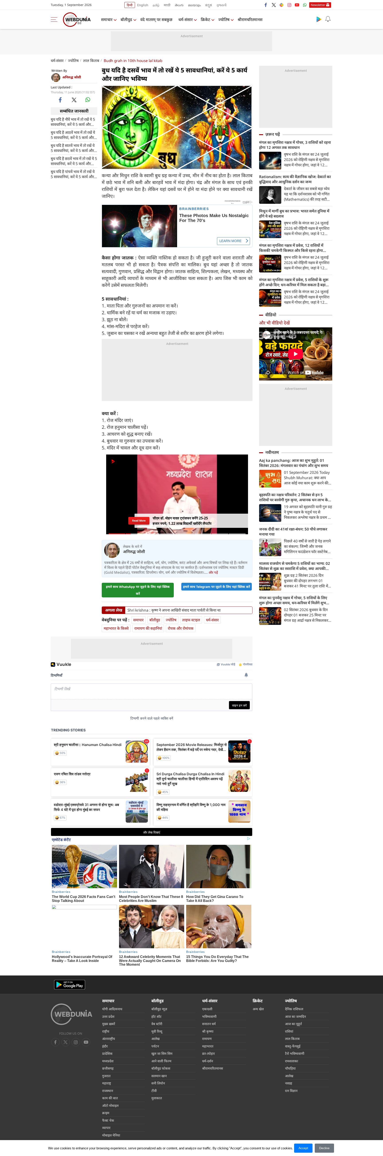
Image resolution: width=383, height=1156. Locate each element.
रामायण (207, 1038)
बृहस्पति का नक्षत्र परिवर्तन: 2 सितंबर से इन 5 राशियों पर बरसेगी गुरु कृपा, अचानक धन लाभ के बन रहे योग (293, 497)
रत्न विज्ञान (291, 1090)
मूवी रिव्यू (156, 1031)
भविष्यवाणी (209, 1016)
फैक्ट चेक (108, 1120)
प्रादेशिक (107, 1053)
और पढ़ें (213, 572)
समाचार (106, 19)
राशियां (289, 1031)
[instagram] (289, 5)
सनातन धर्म (209, 1024)
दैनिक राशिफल (294, 1009)
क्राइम (105, 1113)
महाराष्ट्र (106, 1083)
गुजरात (106, 1076)
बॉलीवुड (126, 19)
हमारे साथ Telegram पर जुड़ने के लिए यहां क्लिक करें (216, 587)
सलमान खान (159, 1076)
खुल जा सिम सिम (161, 1053)
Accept (303, 1148)
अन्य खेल (258, 1009)
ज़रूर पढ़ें (272, 134)
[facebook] (266, 5)
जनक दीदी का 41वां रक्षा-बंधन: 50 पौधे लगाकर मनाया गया (293, 532)
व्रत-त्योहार (208, 1053)
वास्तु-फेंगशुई (292, 1046)
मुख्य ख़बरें (108, 1024)
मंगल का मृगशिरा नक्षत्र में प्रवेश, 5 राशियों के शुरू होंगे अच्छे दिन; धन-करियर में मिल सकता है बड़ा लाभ (293, 282)
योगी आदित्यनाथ (112, 1009)
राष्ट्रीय (105, 1031)
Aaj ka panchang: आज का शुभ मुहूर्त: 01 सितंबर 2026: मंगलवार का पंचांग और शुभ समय (293, 463)
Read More (139, 521)
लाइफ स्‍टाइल (191, 619)
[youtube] (297, 5)
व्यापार (106, 1127)
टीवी (154, 1090)
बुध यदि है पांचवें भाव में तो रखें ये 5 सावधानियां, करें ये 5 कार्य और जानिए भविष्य (73, 174)
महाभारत (207, 1046)
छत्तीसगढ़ (107, 1068)
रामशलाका (291, 1061)
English (142, 5)
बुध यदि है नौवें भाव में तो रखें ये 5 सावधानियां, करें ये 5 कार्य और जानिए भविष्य (73, 122)
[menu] (55, 19)
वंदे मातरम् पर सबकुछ (156, 19)
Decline (324, 1148)
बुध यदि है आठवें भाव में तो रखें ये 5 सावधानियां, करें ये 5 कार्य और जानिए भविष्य (73, 135)
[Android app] (69, 984)
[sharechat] (281, 5)
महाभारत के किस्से (116, 628)
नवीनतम (272, 452)
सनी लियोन (158, 1083)
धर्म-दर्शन (207, 1061)
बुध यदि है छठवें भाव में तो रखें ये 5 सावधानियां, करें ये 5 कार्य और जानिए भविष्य (74, 161)
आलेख (155, 1038)
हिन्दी (130, 5)
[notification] (327, 19)
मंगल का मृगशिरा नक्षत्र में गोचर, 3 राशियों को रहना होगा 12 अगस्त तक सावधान (295, 145)
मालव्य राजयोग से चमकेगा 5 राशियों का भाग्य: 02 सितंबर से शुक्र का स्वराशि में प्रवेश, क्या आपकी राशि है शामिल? (294, 566)
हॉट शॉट (156, 1016)
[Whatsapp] (304, 5)
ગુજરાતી (221, 5)
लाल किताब (91, 60)
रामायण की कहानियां (148, 628)
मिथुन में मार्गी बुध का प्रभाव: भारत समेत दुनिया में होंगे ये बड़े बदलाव (294, 213)
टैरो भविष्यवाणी (294, 1053)
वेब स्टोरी (156, 1024)
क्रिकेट (205, 19)
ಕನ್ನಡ (208, 5)
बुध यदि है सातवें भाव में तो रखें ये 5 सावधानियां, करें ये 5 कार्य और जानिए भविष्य (73, 148)
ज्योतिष (223, 19)
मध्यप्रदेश (107, 1061)
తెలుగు (179, 5)
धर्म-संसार (185, 19)
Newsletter (318, 5)
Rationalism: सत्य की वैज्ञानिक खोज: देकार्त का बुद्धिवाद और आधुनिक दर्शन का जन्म (295, 179)
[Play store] (319, 19)
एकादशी (207, 1009)
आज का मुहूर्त (293, 1024)
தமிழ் (156, 5)
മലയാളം (194, 5)
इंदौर (105, 1046)
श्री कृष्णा (207, 1031)
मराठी (167, 5)
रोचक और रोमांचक (180, 628)
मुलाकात (156, 1098)
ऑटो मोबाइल (110, 1105)
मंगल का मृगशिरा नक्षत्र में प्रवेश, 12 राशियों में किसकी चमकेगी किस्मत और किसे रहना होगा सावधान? (291, 248)
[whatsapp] (88, 100)
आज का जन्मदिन (295, 1016)
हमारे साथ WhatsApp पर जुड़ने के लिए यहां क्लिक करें (138, 590)
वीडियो (270, 315)
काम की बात (110, 1098)
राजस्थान (107, 1090)
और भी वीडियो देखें (274, 323)
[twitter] (273, 5)
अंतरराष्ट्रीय (108, 1038)
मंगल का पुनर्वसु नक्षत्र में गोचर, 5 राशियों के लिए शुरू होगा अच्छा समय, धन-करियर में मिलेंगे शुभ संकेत (293, 600)
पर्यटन (155, 1046)
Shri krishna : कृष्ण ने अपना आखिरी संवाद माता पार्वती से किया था (174, 610)
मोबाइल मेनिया (111, 1135)
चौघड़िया (290, 1068)
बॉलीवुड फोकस (160, 1068)
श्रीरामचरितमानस (250, 19)
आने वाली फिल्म (161, 1061)
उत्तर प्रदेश (108, 1016)
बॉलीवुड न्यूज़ (159, 1009)
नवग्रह (288, 1083)
